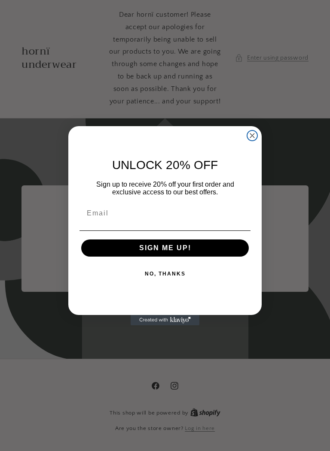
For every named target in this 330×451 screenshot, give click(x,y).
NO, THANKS (165, 274)
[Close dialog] (252, 135)
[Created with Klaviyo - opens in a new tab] (165, 320)
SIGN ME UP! (165, 247)
